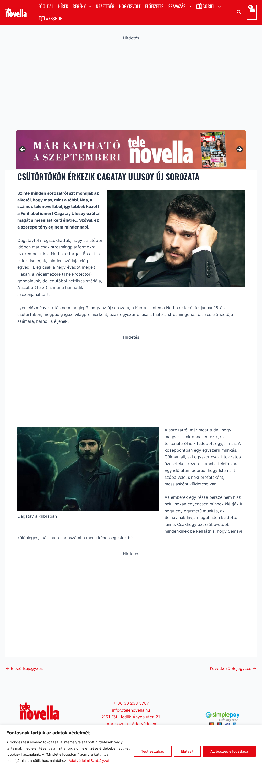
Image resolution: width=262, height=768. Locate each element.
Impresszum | (118, 723)
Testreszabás (152, 751)
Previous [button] (23, 149)
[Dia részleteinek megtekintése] (131, 149)
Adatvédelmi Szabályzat (89, 760)
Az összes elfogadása (229, 751)
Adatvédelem (144, 723)
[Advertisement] (131, 84)
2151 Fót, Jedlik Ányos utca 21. (131, 716)
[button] (88, 6)
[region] (131, 746)
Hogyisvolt (129, 6)
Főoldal (45, 6)
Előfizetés (154, 6)
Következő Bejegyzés (233, 668)
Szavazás (177, 6)
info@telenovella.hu (131, 710)
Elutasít (187, 751)
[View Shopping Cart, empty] (252, 12)
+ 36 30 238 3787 (131, 703)
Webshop (53, 18)
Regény (79, 6)
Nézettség (105, 6)
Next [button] (239, 149)
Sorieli (209, 6)
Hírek (63, 6)
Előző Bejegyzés (24, 668)
